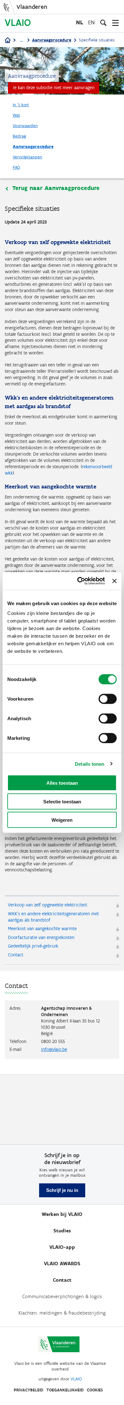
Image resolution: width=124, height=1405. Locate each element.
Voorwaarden (25, 125)
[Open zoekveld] (103, 23)
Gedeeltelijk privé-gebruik (33, 946)
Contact (15, 955)
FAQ (16, 167)
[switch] (108, 699)
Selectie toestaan (62, 801)
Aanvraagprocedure (51, 40)
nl (79, 22)
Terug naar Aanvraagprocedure (56, 188)
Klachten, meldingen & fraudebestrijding (62, 1313)
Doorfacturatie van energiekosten (41, 937)
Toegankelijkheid (65, 1390)
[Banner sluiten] (114, 581)
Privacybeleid (28, 1390)
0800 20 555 (53, 1041)
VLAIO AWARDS (62, 1264)
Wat (16, 115)
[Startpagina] (7, 40)
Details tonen (89, 763)
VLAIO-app (62, 1247)
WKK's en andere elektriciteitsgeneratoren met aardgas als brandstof (53, 917)
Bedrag (19, 136)
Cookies (95, 1390)
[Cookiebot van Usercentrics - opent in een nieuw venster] (79, 581)
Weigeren (62, 820)
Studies (62, 1231)
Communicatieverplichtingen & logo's (62, 1296)
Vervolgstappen (27, 157)
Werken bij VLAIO (62, 1214)
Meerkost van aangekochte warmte (42, 928)
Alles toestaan (62, 783)
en (91, 22)
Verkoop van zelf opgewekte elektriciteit (47, 905)
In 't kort (21, 104)
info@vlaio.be (54, 1049)
